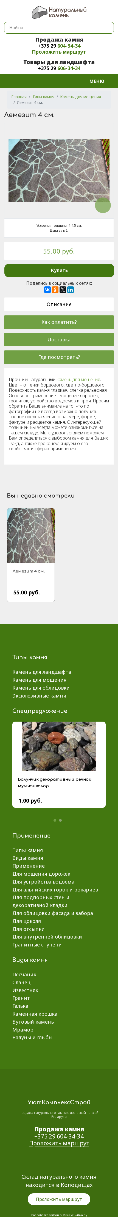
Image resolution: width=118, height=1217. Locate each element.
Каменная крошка (34, 1013)
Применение (28, 865)
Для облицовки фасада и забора (52, 913)
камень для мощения (78, 379)
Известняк (25, 990)
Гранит (21, 998)
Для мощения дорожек (41, 873)
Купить (59, 270)
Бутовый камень (33, 1021)
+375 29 (59, 45)
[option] (59, 769)
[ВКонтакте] (47, 289)
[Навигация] (100, 81)
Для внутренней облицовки (47, 936)
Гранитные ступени (37, 944)
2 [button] (60, 820)
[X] (63, 289)
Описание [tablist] (59, 304)
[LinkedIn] (70, 289)
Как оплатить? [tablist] (59, 322)
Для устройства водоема (43, 881)
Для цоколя (26, 921)
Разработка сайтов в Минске (52, 1215)
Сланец (21, 982)
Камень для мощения (39, 679)
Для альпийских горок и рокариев (55, 889)
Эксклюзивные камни (39, 695)
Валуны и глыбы (32, 1037)
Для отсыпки (28, 929)
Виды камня (27, 858)
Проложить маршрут (59, 51)
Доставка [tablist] (59, 339)
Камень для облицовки (41, 687)
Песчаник (24, 974)
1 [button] (55, 820)
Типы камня (27, 850)
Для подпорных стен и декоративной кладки (40, 901)
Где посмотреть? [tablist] (59, 357)
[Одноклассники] (55, 289)
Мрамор (22, 1029)
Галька (20, 1006)
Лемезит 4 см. (29, 571)
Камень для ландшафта (41, 672)
